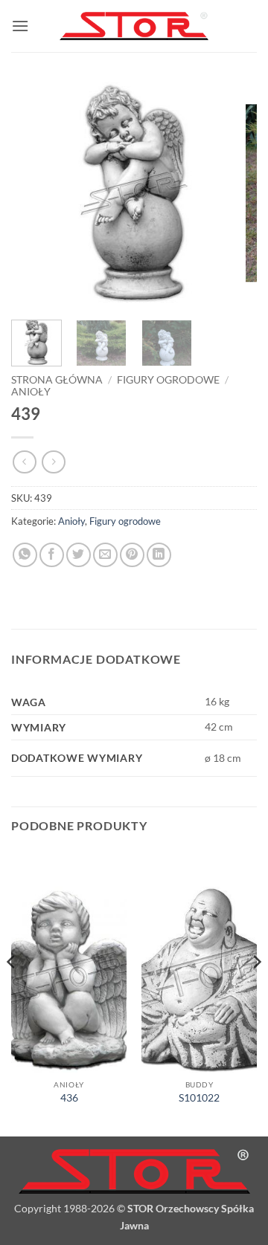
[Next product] (24, 461)
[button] (20, 25)
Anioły (31, 392)
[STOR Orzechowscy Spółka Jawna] (134, 26)
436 (69, 1098)
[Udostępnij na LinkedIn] (159, 555)
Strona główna (57, 380)
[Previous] (35, 193)
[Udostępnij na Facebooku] (51, 555)
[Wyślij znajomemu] (105, 555)
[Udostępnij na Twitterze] (78, 555)
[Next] (233, 193)
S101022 (199, 1098)
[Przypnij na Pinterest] (132, 555)
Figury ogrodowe (168, 380)
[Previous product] (53, 461)
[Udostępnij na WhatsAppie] (25, 555)
